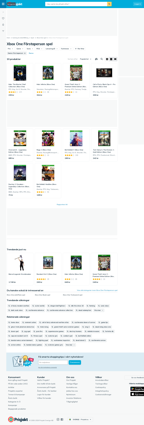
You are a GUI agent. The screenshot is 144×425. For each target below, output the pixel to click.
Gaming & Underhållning (20, 38)
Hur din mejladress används (47, 367)
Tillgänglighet (72, 402)
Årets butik (12, 398)
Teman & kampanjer (16, 394)
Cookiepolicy (100, 387)
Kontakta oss (71, 387)
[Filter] (3, 31)
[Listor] (3, 18)
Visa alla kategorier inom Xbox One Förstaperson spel (97, 290)
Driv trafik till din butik (46, 384)
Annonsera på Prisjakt (46, 387)
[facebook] (61, 419)
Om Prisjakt (71, 380)
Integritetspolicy (102, 391)
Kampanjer (12, 405)
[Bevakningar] (3, 24)
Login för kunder (44, 394)
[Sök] (109, 4)
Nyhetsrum (70, 394)
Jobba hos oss (72, 391)
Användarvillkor (101, 380)
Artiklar (11, 387)
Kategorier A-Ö (14, 402)
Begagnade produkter (17, 409)
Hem (8, 38)
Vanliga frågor (72, 384)
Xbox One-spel (42, 38)
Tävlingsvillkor (101, 384)
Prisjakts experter (15, 391)
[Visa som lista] (111, 59)
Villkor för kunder (44, 398)
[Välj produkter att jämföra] (96, 59)
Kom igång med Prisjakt (18, 380)
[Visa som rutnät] (107, 59)
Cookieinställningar (103, 394)
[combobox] (76, 4)
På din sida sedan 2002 (18, 384)
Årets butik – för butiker (46, 391)
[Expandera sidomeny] (3, 12)
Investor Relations (73, 398)
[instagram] (58, 419)
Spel (32, 38)
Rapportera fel (62, 204)
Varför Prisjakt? (43, 380)
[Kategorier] (3, 4)
